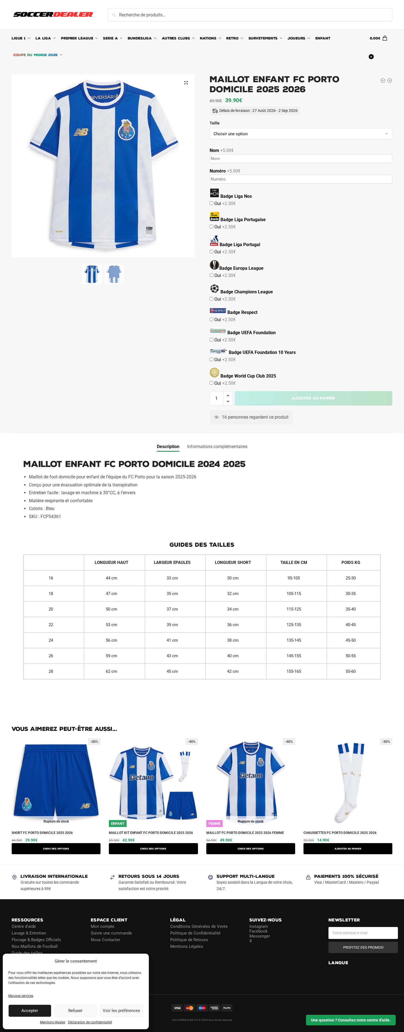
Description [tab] (168, 446)
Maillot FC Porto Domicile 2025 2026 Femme (245, 833)
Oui (224, 203)
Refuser (75, 1010)
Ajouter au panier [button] (348, 848)
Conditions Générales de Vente (199, 926)
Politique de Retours (189, 939)
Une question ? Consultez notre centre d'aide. (351, 1020)
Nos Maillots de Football (35, 946)
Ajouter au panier (313, 398)
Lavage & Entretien (29, 933)
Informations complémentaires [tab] (217, 446)
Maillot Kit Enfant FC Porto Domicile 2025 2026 (151, 833)
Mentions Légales (186, 946)
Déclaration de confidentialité (90, 1022)
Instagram (258, 926)
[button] (186, 82)
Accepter (29, 1010)
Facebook (258, 931)
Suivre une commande (111, 933)
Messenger (259, 936)
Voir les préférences (121, 1010)
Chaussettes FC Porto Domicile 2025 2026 (340, 833)
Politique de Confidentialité (195, 933)
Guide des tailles (27, 953)
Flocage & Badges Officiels (36, 939)
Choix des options (56, 848)
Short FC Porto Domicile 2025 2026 (42, 833)
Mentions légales (52, 1022)
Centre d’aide (24, 926)
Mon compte (102, 926)
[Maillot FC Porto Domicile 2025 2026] (383, 80)
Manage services (20, 996)
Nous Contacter (105, 939)
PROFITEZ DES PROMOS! (363, 947)
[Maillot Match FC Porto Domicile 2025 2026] (389, 80)
